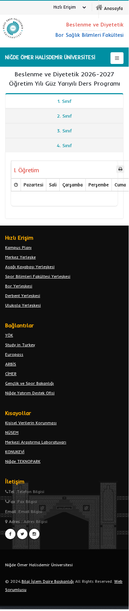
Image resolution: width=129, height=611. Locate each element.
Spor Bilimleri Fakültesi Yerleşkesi (37, 276)
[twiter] (22, 534)
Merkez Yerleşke (20, 257)
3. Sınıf (64, 131)
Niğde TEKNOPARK (22, 461)
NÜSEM (12, 432)
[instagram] (34, 534)
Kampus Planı (18, 247)
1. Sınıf (64, 101)
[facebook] (10, 534)
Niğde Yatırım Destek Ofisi (30, 392)
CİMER (10, 373)
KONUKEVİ (14, 451)
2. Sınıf (64, 116)
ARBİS (10, 364)
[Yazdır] (120, 169)
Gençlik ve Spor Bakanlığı (29, 383)
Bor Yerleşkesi (18, 285)
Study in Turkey (20, 344)
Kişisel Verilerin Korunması (31, 422)
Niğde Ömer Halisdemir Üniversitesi (39, 564)
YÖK (9, 335)
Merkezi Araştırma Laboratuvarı (35, 442)
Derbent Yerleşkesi (22, 295)
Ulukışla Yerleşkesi (23, 305)
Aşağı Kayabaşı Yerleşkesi (30, 266)
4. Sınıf (64, 145)
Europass (14, 354)
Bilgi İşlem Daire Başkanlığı (48, 581)
